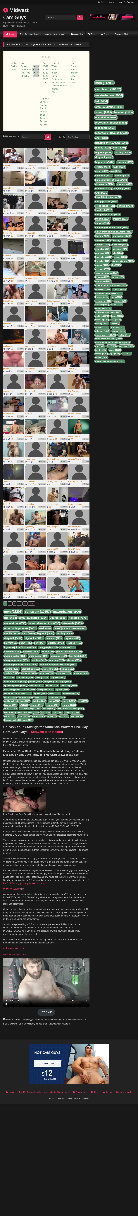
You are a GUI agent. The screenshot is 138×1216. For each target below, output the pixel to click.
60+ (44, 82)
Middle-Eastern (58, 82)
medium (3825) (39, 660)
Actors (106, 34)
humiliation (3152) (25, 677)
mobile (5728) (12, 633)
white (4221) (48, 652)
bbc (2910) (49, 681)
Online (14, 66)
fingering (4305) (31, 652)
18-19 (45, 66)
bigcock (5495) (45, 633)
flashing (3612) (11, 669)
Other (54, 92)
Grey (72, 76)
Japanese (44, 118)
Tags (93, 34)
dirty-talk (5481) (13, 638)
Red (72, 79)
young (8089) (58, 617)
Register (130, 2)
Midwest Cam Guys (16, 14)
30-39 (45, 73)
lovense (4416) (74, 643)
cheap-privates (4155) (15, 656)
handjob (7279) (78, 617)
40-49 (45, 76)
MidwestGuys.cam (12, 889)
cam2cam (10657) (38, 611)
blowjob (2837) (36, 685)
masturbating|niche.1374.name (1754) (21, 712)
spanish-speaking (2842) (15, 685)
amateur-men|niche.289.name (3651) (57, 664)
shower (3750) (74, 660)
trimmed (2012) (69, 701)
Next (31, 603)
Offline (14, 69)
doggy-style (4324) (48, 647)
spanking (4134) (59, 656)
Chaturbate (26, 69)
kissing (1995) (10, 705)
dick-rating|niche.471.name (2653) (20, 689)
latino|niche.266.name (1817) (70, 709)
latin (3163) (9, 677)
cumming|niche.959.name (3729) (20, 664)
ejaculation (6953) (15, 623)
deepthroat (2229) (71, 693)
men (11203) (13, 611)
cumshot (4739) (54, 638)
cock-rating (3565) (31, 669)
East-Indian (56, 79)
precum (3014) (35, 681)
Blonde (73, 69)
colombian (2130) (57, 697)
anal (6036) (45, 628)
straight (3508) (11, 673)
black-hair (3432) (29, 673)
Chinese (44, 102)
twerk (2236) (54, 693)
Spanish (44, 124)
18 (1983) (24, 705)
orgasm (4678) (72, 638)
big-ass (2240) (40, 693)
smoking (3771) (57, 660)
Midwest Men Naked (46, 732)
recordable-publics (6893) (44, 623)
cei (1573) (63, 716)
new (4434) (39, 643)
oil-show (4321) (67, 647)
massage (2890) (63, 681)
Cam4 (24, 66)
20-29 (45, 69)
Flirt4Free (25, 73)
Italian (42, 115)
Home (11, 34)
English (43, 105)
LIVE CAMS (46, 1012)
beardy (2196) (10, 697)
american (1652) (72, 712)
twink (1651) (9, 716)
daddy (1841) (49, 709)
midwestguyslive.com (13, 948)
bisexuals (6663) (72, 623)
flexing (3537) (67, 669)
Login (120, 2)
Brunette (74, 73)
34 (25, 603)
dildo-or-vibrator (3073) (15, 681)
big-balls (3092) (58, 677)
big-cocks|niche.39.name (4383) (20, 647)
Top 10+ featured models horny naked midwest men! (42, 34)
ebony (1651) (24, 716)
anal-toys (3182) (81, 673)
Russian (44, 121)
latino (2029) (54, 701)
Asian (54, 69)
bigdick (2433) (62, 690)
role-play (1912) (69, 705)
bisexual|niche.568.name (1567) (18, 720)
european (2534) (45, 689)
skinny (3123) (42, 677)
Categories (78, 34)
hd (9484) (10, 617)
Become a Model (122, 34)
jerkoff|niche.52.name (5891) (70, 628)
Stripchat (25, 76)
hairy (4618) (10, 643)
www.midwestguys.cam (14, 954)
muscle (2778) (52, 685)
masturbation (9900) (67, 611)
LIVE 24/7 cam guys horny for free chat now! (24, 883)
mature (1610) (38, 716)
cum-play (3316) (46, 673)
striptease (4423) (56, 643)
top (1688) (45, 712)
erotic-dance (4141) (38, 656)
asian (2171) (40, 697)
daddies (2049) (39, 701)
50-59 (45, 79)
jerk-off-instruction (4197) (69, 652)
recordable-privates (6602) (20, 628)
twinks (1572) (77, 716)
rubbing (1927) (52, 705)
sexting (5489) (64, 633)
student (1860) (11, 709)
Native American (59, 86)
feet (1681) (58, 712)
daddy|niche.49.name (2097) (17, 701)
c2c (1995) (83, 701)
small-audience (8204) (33, 617)
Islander (55, 89)
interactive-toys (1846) (30, 709)
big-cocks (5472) (34, 638)
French (43, 108)
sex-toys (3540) (50, 669)
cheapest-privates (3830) (16, 660)
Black (54, 73)
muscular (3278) (63, 673)
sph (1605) (52, 716)
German (43, 111)
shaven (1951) (36, 705)
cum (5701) (28, 633)
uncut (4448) (25, 643)
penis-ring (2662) (69, 685)
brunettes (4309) (12, 652)
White (54, 66)
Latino (54, 76)
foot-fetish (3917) (77, 656)
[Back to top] (130, 1208)
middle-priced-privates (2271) (17, 693)
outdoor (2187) (26, 697)
